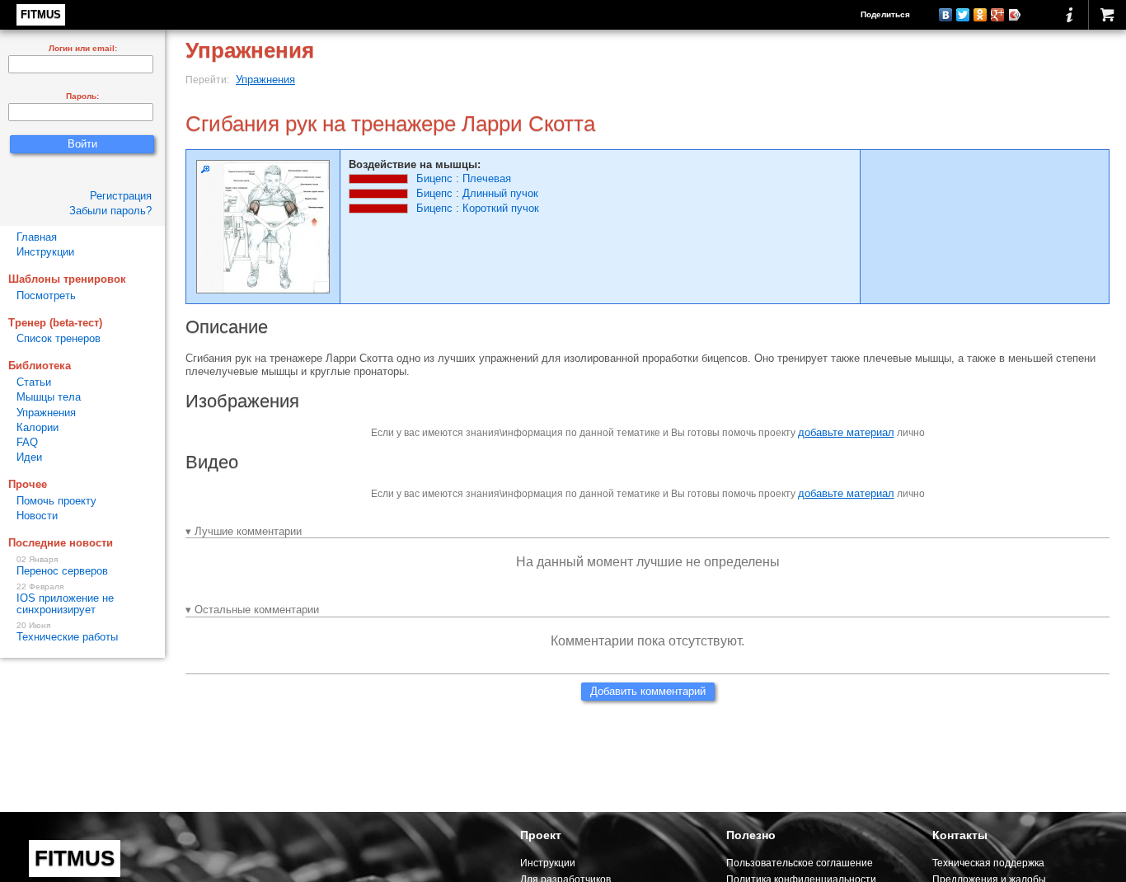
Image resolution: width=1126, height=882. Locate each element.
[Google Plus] (997, 15)
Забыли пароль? (110, 210)
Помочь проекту (56, 501)
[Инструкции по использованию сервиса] (1069, 15)
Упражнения (265, 79)
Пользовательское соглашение (799, 862)
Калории (37, 427)
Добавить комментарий (648, 691)
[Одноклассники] (980, 15)
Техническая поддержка (988, 862)
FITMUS (41, 14)
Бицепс (434, 178)
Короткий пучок (500, 208)
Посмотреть (46, 295)
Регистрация (121, 196)
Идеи (29, 457)
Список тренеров (58, 338)
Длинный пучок (500, 193)
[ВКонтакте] (946, 15)
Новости (37, 515)
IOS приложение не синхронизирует (65, 599)
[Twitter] (963, 15)
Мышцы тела (48, 397)
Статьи (33, 382)
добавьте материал (846, 432)
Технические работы (67, 632)
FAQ (27, 442)
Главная (36, 237)
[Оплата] (1107, 15)
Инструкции (45, 252)
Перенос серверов (62, 566)
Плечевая (486, 178)
